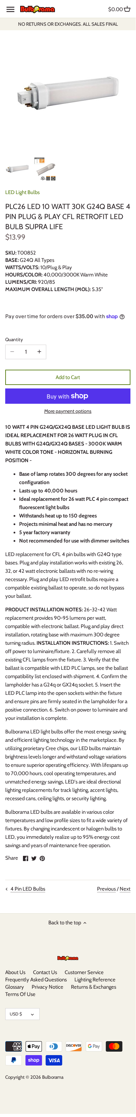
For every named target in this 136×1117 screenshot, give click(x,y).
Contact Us (45, 972)
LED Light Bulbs (22, 192)
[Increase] (39, 352)
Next (125, 889)
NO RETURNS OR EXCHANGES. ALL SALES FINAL (68, 24)
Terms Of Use (20, 994)
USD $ (16, 1013)
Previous (106, 889)
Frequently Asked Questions (36, 980)
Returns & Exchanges (93, 987)
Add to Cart (68, 377)
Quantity (14, 339)
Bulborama (52, 1077)
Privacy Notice (47, 987)
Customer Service (84, 972)
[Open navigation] (10, 9)
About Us (15, 972)
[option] (17, 168)
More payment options (67, 411)
